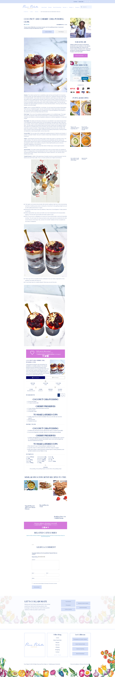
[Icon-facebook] (87, 1)
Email (47, 573)
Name (33, 573)
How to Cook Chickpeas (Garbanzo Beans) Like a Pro (75, 127)
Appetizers (28, 535)
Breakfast (36, 11)
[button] (43, 356)
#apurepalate (50, 354)
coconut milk (35, 403)
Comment (33, 559)
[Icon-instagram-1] (85, 1)
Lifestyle (70, 7)
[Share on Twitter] (46, 356)
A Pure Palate (26, 11)
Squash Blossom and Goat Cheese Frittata (30, 507)
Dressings (46, 536)
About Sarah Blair (57, 640)
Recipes (50, 7)
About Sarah (44, 7)
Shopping (77, 7)
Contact (75, 1)
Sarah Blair (27, 24)
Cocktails (55, 535)
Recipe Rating (35, 556)
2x (61, 395)
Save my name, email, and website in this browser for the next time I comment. (45, 583)
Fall (49, 536)
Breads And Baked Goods (38, 535)
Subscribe (81, 1)
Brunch (44, 535)
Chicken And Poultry (49, 535)
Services (64, 7)
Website (33, 578)
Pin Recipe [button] (56, 377)
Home (57, 637)
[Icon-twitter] (89, 1)
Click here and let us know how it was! (44, 352)
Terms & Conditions (74, 664)
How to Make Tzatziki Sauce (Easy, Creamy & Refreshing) (75, 159)
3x (63, 395)
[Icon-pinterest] (91, 1)
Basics (32, 535)
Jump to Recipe (48, 31)
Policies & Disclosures (85, 664)
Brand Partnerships (57, 7)
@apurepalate (41, 354)
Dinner (59, 535)
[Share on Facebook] (48, 356)
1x (58, 395)
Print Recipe (61, 31)
